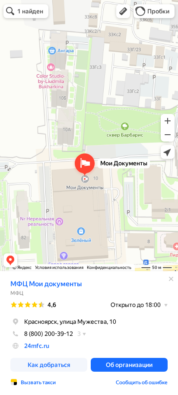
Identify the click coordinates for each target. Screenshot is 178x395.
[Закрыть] (171, 278)
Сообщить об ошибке (142, 382)
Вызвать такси (38, 382)
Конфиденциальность (109, 267)
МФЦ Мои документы (46, 284)
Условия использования (59, 267)
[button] (123, 11)
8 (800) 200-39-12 (48, 333)
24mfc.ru (36, 345)
